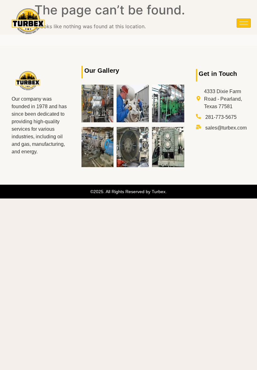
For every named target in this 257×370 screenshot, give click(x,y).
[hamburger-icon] (244, 23)
